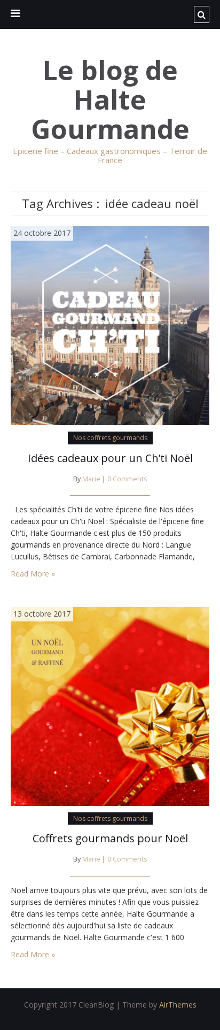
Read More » (33, 573)
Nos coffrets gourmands (110, 437)
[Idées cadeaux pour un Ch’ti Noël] (110, 325)
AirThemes (178, 1005)
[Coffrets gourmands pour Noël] (110, 706)
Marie (91, 478)
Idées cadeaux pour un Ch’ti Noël (110, 458)
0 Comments (127, 478)
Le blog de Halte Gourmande (110, 100)
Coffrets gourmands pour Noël (110, 838)
